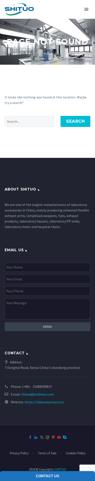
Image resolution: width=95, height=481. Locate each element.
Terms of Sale (47, 453)
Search (75, 121)
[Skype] (64, 437)
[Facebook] (30, 437)
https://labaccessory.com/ (44, 402)
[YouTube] (59, 437)
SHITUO (60, 469)
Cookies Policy (76, 453)
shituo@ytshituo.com (37, 394)
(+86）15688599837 (37, 386)
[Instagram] (47, 437)
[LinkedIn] (36, 437)
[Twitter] (42, 437)
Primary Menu (86, 9)
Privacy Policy (19, 453)
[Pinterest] (53, 437)
